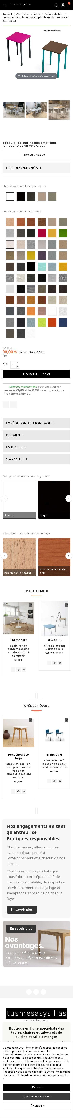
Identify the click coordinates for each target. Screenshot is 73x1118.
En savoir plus (22, 909)
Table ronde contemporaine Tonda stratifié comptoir (18, 651)
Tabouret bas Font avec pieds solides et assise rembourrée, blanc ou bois (18, 770)
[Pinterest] (13, 404)
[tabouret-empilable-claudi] (13, 110)
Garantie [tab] (15, 459)
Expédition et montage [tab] (28, 423)
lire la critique (34, 154)
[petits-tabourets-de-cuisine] (36, 110)
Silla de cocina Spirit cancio (54, 647)
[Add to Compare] (18, 670)
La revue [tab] (14, 447)
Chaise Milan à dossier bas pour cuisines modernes (54, 764)
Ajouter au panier (37, 374)
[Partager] (6, 404)
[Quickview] (24, 669)
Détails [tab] (13, 435)
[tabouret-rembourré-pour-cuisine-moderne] (59, 110)
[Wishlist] (30, 605)
